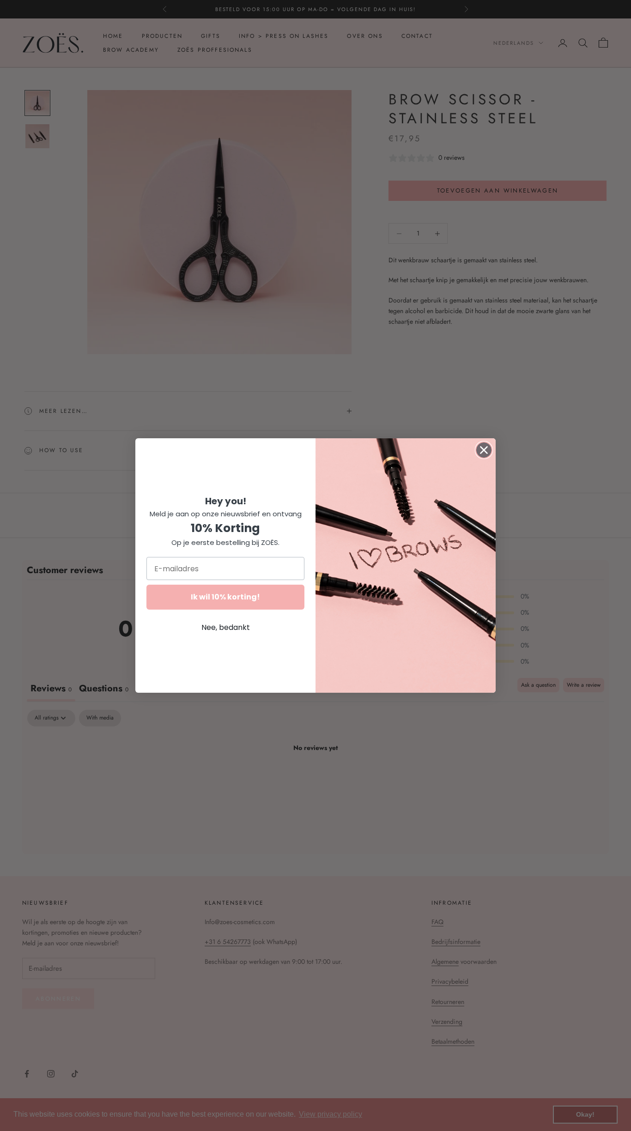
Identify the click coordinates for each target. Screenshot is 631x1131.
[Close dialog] (484, 450)
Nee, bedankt (225, 627)
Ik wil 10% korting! (225, 597)
